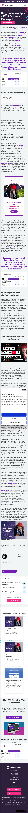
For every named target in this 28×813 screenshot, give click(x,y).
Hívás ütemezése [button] (14, 793)
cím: (14, 503)
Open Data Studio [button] (14, 717)
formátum (10, 168)
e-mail (11, 503)
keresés (10, 48)
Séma (23, 27)
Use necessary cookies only (14, 422)
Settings (22, 411)
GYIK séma (17, 45)
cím (2, 166)
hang (9, 247)
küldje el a (13, 317)
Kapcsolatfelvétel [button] (14, 789)
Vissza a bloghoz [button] (10, 571)
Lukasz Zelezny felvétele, (14, 1)
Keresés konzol (5, 490)
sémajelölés (15, 105)
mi (14, 452)
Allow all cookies (14, 414)
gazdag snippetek (6, 163)
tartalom (17, 40)
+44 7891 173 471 (14, 777)
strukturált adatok (11, 37)
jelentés (22, 32)
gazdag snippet (12, 483)
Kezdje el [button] (15, 600)
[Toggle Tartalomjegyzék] (24, 98)
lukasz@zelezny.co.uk (14, 779)
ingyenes (20, 35)
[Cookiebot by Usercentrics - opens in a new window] (21, 390)
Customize (13, 418)
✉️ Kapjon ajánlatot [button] (8, 22)
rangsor (21, 145)
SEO (15, 28)
